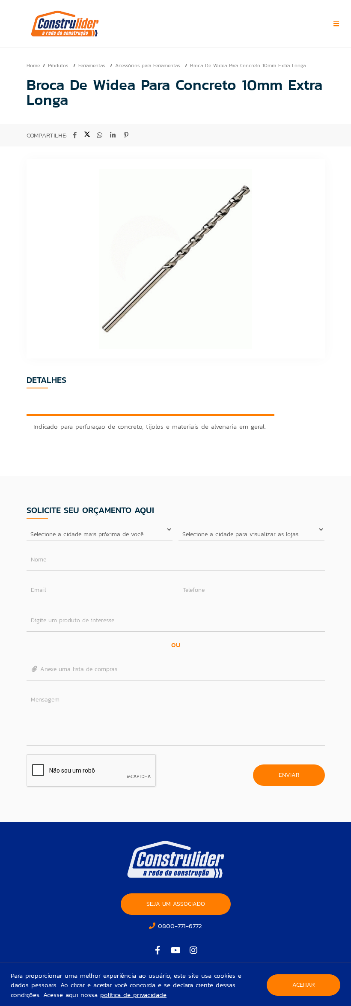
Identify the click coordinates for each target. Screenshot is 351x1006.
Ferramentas (92, 65)
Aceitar (303, 984)
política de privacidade (133, 995)
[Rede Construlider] (82, 23)
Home (33, 65)
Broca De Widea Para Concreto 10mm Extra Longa (248, 65)
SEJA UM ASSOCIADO (175, 903)
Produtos (59, 65)
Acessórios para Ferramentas (148, 65)
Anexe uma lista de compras (77, 669)
